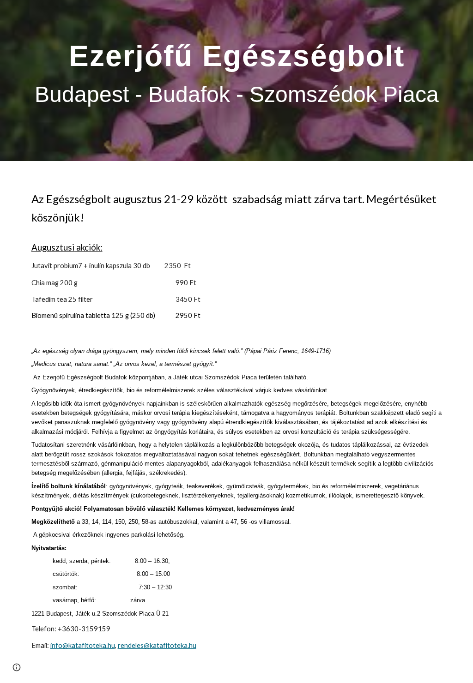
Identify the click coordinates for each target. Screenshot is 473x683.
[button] (16, 667)
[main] (237, 80)
